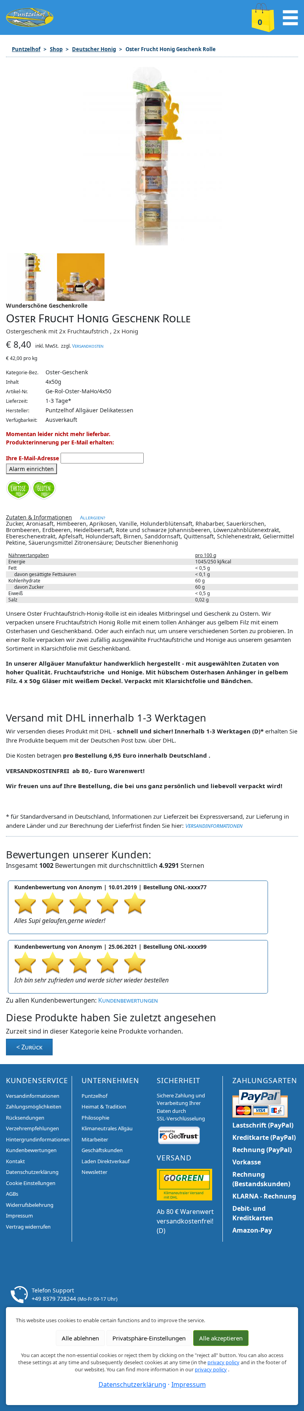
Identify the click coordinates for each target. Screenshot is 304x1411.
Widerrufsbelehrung (29, 1204)
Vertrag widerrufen (28, 1226)
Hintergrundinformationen (38, 1139)
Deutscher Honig (94, 49)
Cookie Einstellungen (30, 1183)
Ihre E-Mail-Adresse (32, 458)
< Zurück (29, 1047)
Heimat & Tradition (104, 1106)
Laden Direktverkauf (105, 1161)
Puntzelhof (26, 49)
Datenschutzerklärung (32, 1172)
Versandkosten (87, 346)
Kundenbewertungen (128, 1000)
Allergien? (92, 517)
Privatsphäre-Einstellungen (149, 1338)
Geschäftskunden (102, 1150)
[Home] (29, 16)
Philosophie (95, 1117)
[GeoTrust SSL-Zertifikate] (179, 1134)
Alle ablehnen (80, 1338)
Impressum (19, 1215)
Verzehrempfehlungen (32, 1128)
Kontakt (15, 1161)
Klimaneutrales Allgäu (107, 1128)
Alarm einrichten (31, 469)
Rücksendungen (25, 1117)
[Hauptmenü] (290, 16)
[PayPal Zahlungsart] (260, 1102)
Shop (56, 49)
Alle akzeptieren (221, 1338)
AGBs (12, 1193)
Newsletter (94, 1172)
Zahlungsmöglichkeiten (33, 1106)
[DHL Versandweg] (184, 1184)
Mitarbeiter (95, 1139)
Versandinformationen (214, 825)
